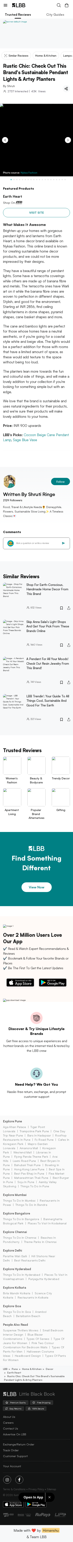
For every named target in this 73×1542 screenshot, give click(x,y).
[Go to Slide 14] (48, 179)
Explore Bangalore (16, 1213)
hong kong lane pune (29, 1169)
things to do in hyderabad (21, 1274)
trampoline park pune (34, 1131)
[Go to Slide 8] (31, 179)
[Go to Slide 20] (65, 179)
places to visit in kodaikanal (47, 1223)
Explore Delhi (12, 1250)
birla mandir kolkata (16, 1293)
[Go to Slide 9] (34, 179)
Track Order (11, 1450)
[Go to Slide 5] (22, 179)
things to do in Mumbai (19, 1200)
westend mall (22, 1152)
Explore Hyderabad (17, 1269)
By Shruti (9, 86)
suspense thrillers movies (20, 1330)
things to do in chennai (19, 1237)
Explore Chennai (15, 1232)
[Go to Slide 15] (51, 179)
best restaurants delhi (29, 1260)
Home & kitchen (32, 1368)
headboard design (28, 1355)
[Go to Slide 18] (59, 179)
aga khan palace (14, 1127)
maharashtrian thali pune (31, 1177)
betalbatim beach (28, 1316)
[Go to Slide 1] (11, 179)
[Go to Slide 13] (45, 179)
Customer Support (15, 1456)
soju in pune (25, 1182)
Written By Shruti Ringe (29, 494)
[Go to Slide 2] (14, 179)
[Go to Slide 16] (54, 179)
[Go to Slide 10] (37, 179)
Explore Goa (12, 1306)
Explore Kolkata (14, 1287)
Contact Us (10, 1428)
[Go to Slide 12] (42, 179)
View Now (36, 887)
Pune (15, 1368)
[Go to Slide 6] (25, 179)
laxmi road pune (24, 1160)
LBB (5, 1368)
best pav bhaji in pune (29, 1173)
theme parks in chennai (40, 1242)
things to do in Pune (34, 1186)
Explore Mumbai (15, 1195)
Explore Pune (12, 1121)
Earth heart (14, 1372)
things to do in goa (17, 1311)
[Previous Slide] (5, 140)
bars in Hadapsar (39, 1135)
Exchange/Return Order (18, 1444)
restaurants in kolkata (33, 1297)
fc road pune (44, 1139)
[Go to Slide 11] (39, 179)
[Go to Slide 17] (56, 179)
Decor (49, 1368)
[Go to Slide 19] (62, 179)
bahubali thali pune (27, 1165)
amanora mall (29, 1148)
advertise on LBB (14, 1434)
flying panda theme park (31, 1156)
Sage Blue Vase (25, 440)
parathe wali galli (15, 1256)
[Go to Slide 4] (19, 179)
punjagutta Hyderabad (43, 1279)
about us (9, 1416)
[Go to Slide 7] (28, 179)
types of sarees (38, 1338)
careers (8, 1422)
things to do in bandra (31, 1204)
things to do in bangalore (21, 1219)
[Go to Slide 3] (17, 179)
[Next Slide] (68, 140)
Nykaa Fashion (29, 172)
